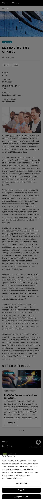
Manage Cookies (21, 483)
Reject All (21, 490)
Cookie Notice (16, 478)
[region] (21, 478)
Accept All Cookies (21, 497)
